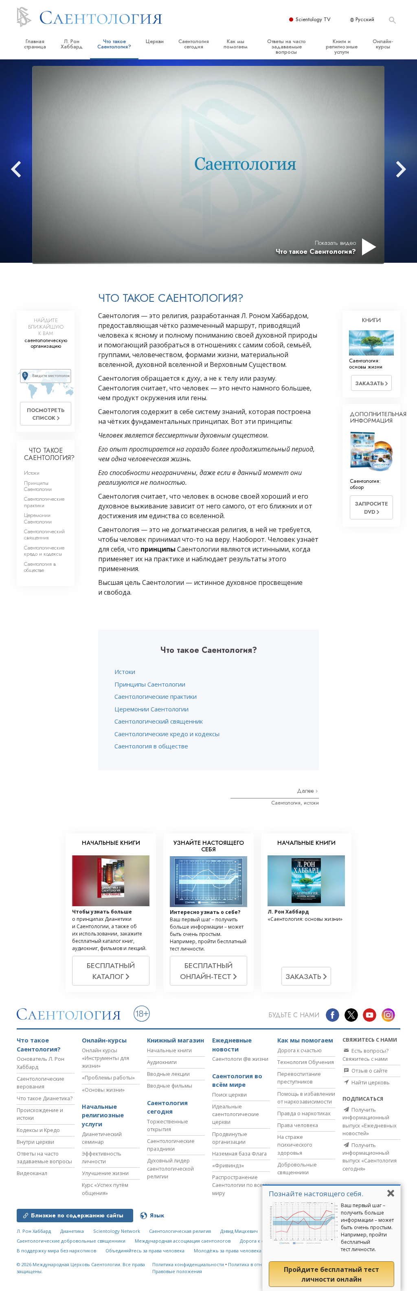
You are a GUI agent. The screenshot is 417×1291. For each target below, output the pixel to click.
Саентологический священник (158, 721)
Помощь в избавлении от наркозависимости (306, 1097)
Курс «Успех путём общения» (105, 1188)
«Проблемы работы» (108, 1077)
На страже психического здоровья (294, 1144)
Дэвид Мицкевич (239, 1231)
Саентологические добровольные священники (71, 1241)
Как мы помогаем (236, 43)
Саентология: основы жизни (365, 364)
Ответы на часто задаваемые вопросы (286, 46)
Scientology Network (116, 1231)
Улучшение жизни (105, 1173)
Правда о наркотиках (304, 1113)
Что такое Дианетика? (44, 1098)
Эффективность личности (101, 1157)
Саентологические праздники (171, 1144)
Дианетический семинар (102, 1137)
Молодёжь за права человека (227, 1250)
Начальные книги (169, 1050)
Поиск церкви (229, 1094)
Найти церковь (370, 1082)
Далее (306, 791)
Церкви (155, 41)
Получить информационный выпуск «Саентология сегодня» (369, 1156)
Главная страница (35, 43)
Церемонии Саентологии (151, 709)
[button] (187, 270)
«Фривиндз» (228, 1165)
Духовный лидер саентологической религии (170, 1168)
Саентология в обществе (151, 746)
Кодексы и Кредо (38, 1130)
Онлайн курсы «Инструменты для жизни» (105, 1058)
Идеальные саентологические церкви (235, 1114)
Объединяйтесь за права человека (144, 1250)
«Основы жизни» (103, 1089)
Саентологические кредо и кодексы (166, 734)
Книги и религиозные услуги (342, 46)
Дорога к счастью (299, 1050)
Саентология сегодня (193, 43)
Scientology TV (313, 19)
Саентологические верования (40, 1082)
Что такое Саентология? (114, 43)
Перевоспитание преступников (299, 1077)
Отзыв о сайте (369, 1070)
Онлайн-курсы (383, 43)
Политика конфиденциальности (188, 1264)
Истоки (124, 671)
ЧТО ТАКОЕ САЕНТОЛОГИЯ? (49, 454)
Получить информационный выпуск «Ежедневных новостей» (369, 1121)
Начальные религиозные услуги (103, 1115)
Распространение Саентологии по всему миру (240, 1184)
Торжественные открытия (167, 1125)
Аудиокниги (162, 1062)
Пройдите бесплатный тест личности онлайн (331, 1274)
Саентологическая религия (180, 1231)
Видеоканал (32, 1173)
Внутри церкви (35, 1141)
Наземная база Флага (239, 1153)
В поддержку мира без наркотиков (56, 1250)
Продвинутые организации (229, 1137)
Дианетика (72, 1231)
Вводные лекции (168, 1073)
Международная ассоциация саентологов (182, 1241)
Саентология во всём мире (237, 1080)
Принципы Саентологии (149, 684)
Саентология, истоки (295, 803)
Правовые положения (177, 1271)
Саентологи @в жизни (240, 1058)
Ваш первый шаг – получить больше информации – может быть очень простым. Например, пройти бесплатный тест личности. (367, 1227)
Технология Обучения (305, 1062)
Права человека (297, 1125)
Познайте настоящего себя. (316, 1193)
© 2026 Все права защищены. (81, 1267)
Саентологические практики (155, 696)
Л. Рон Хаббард (72, 43)
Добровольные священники (297, 1168)
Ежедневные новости (232, 1044)
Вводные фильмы (169, 1085)
